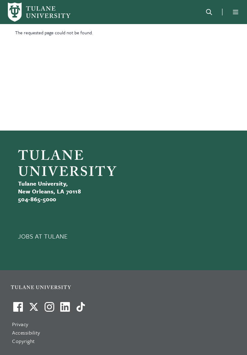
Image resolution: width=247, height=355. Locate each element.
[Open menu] (235, 12)
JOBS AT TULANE (43, 236)
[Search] (209, 12)
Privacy (20, 324)
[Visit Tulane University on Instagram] (49, 309)
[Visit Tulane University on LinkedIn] (65, 309)
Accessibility (26, 332)
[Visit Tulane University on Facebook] (18, 309)
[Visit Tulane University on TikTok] (81, 309)
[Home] (39, 12)
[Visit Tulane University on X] (34, 309)
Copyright (23, 341)
